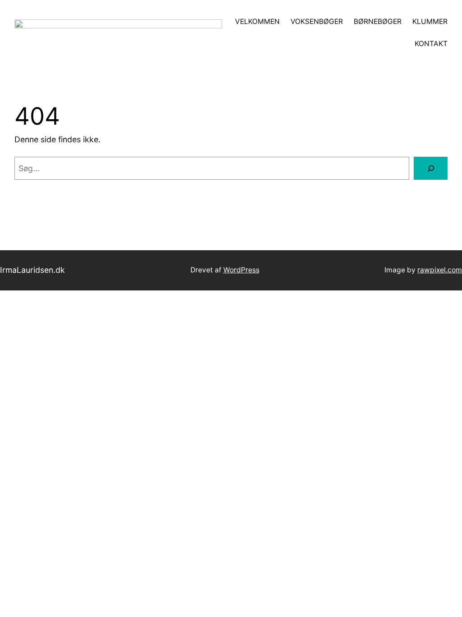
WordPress (241, 270)
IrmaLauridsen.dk (32, 270)
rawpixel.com (439, 270)
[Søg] (431, 168)
